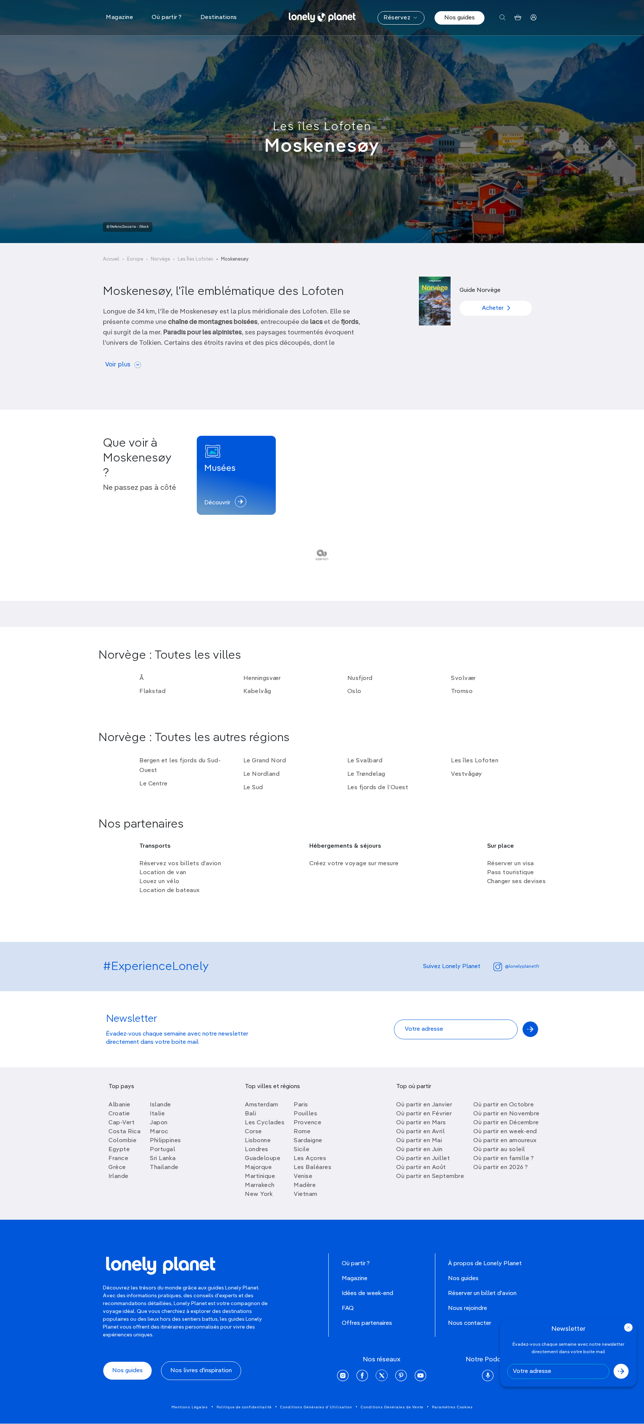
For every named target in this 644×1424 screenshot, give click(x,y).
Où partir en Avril (420, 1132)
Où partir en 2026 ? (500, 1168)
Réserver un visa (510, 864)
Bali (250, 1114)
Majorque (258, 1168)
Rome (302, 1132)
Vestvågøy (466, 774)
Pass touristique (510, 873)
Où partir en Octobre (503, 1105)
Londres (256, 1150)
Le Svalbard (365, 761)
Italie (157, 1114)
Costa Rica (124, 1132)
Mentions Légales (189, 1407)
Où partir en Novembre (506, 1114)
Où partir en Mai (419, 1141)
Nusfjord (360, 678)
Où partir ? (356, 1264)
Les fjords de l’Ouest (377, 788)
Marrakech (260, 1185)
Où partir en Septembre (430, 1176)
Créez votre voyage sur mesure (354, 864)
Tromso (462, 691)
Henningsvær (262, 678)
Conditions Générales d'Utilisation (316, 1407)
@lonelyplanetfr (522, 966)
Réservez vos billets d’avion (180, 864)
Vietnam (306, 1194)
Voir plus (117, 365)
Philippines (165, 1141)
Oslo (354, 691)
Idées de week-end (367, 1294)
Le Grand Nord (264, 761)
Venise (303, 1176)
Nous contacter (469, 1323)
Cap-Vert (121, 1123)
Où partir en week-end (505, 1132)
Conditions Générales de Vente (392, 1407)
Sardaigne (308, 1141)
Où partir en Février (424, 1114)
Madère (305, 1185)
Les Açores (310, 1159)
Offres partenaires (367, 1323)
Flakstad (152, 691)
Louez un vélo (159, 882)
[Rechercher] (502, 17)
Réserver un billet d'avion (482, 1294)
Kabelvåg (257, 691)
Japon (159, 1123)
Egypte (119, 1150)
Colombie (122, 1141)
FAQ (348, 1308)
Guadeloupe (262, 1159)
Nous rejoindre (467, 1308)
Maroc (159, 1132)
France (118, 1159)
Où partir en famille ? (503, 1159)
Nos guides (459, 18)
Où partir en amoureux (505, 1141)
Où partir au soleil (499, 1150)
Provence (307, 1123)
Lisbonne (258, 1141)
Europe (135, 259)
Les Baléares (312, 1168)
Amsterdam (261, 1105)
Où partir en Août (421, 1168)
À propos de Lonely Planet (485, 1264)
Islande (160, 1105)
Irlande (118, 1176)
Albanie (119, 1105)
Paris (301, 1105)
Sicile (301, 1150)
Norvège (160, 259)
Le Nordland (261, 774)
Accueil (111, 259)
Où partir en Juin (419, 1150)
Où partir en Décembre (506, 1123)
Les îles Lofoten (322, 127)
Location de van (162, 873)
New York (259, 1194)
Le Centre (153, 784)
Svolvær (463, 678)
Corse (253, 1132)
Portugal (162, 1150)
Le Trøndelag (366, 774)
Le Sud (253, 788)
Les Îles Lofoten (195, 259)
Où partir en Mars (421, 1123)
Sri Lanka (163, 1159)
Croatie (119, 1114)
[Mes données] (533, 17)
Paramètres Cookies (452, 1407)
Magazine (354, 1279)
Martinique (260, 1176)
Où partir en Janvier (424, 1105)
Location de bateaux (169, 891)
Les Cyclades (264, 1123)
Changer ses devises (516, 882)
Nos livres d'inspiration (201, 1371)
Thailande (164, 1168)
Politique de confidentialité (244, 1407)
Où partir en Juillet (423, 1159)
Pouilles (305, 1114)
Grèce (117, 1168)
